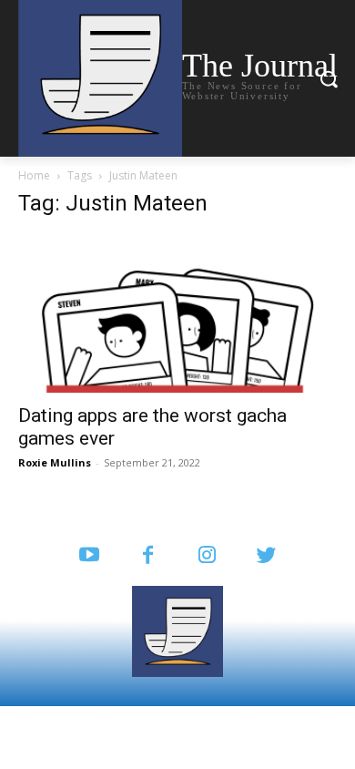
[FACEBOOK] (148, 556)
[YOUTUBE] (89, 556)
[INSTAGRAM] (207, 556)
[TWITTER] (266, 556)
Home (34, 175)
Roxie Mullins (54, 462)
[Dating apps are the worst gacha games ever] (177, 314)
